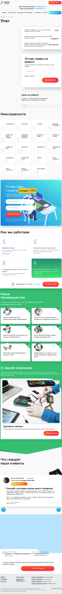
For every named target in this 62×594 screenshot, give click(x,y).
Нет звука (39, 123)
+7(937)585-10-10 (40, 8)
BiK (60, 588)
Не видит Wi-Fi (10, 157)
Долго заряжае (41, 168)
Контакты (45, 12)
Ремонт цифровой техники (39, 583)
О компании (37, 12)
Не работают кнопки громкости (9, 136)
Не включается (10, 123)
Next (58, 509)
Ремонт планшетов (37, 581)
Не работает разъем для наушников (24, 136)
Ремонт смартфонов (38, 577)
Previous (3, 509)
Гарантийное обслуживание (25, 12)
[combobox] (41, 106)
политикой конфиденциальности (32, 588)
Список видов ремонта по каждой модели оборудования (14, 591)
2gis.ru (57, 502)
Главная (4, 12)
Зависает (39, 157)
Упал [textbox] (24, 106)
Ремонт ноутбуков (37, 579)
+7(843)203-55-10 (40, 6)
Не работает (24, 146)
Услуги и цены (12, 12)
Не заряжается (41, 146)
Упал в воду (24, 123)
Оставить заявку (50, 80)
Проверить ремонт (55, 12)
